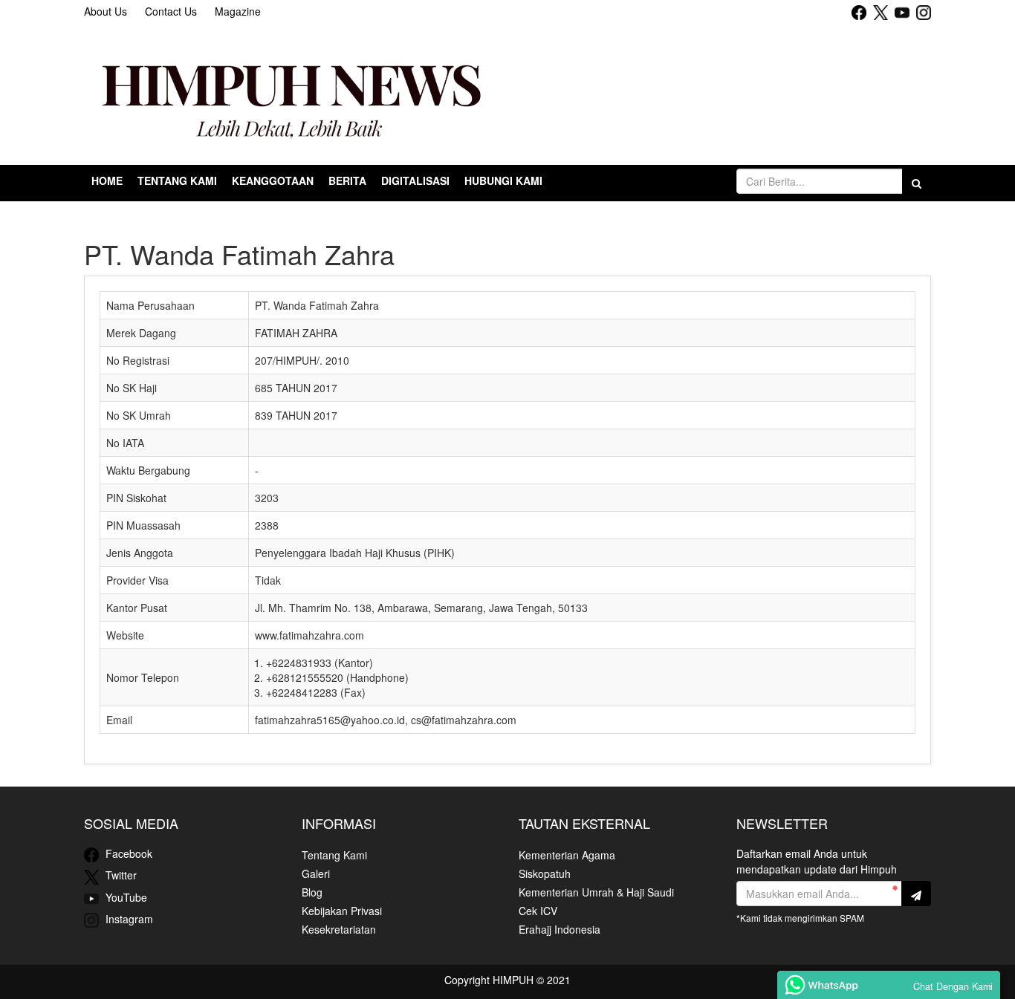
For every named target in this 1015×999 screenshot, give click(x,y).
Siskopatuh (545, 873)
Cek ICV (538, 910)
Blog (312, 892)
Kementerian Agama (567, 854)
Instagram (128, 918)
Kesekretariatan (339, 929)
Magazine (238, 11)
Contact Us (171, 11)
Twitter (120, 875)
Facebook (127, 853)
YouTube (125, 897)
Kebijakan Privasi (342, 910)
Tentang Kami (334, 854)
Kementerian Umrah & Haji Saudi (596, 892)
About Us (105, 11)
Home (107, 180)
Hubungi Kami (503, 180)
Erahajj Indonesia (559, 929)
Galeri (316, 873)
